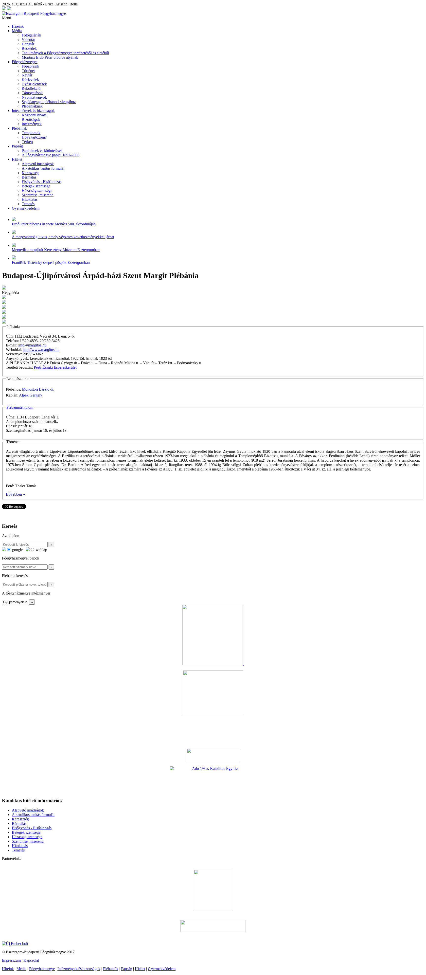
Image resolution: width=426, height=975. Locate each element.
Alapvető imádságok (38, 164)
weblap (41, 550)
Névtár (27, 75)
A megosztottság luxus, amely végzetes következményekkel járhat (63, 237)
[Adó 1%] (213, 780)
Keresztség (30, 173)
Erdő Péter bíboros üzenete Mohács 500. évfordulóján (54, 224)
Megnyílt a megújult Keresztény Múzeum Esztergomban (56, 250)
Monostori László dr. (38, 389)
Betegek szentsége (36, 186)
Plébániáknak (32, 106)
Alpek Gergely (30, 395)
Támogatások (32, 93)
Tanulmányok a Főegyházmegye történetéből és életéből (65, 53)
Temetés (28, 204)
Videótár (28, 39)
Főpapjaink (30, 66)
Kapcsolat (31, 960)
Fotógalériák (31, 35)
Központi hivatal (35, 115)
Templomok (31, 133)
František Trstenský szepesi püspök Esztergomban (51, 262)
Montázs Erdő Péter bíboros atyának (50, 57)
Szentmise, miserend (37, 195)
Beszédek (29, 48)
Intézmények (32, 124)
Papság (17, 146)
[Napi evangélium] (213, 755)
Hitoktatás (29, 199)
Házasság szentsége (37, 190)
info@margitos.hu (32, 345)
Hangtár (28, 44)
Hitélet (17, 159)
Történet (28, 71)
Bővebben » (15, 494)
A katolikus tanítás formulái (43, 168)
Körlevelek (30, 79)
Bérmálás (29, 177)
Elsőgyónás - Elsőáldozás (41, 182)
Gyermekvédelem (25, 208)
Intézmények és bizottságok (33, 110)
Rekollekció (31, 88)
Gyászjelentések (34, 84)
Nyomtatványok (34, 97)
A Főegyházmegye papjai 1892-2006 (50, 155)
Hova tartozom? (34, 137)
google (17, 550)
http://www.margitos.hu (41, 349)
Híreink (18, 26)
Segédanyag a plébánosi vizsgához (49, 102)
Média (17, 31)
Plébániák (19, 128)
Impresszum (11, 960)
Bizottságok (31, 119)
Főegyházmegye (24, 62)
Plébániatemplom (19, 407)
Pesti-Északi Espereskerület (55, 367)
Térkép (27, 142)
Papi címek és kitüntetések (42, 150)
